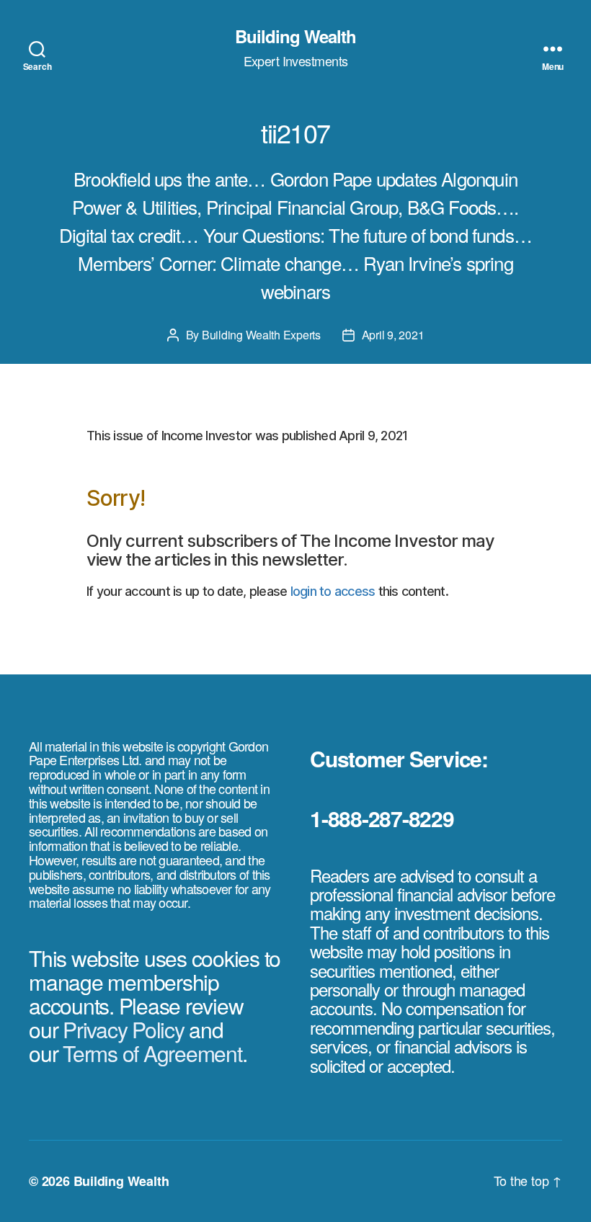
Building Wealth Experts (261, 334)
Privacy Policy (124, 1029)
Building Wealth (295, 36)
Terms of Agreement (152, 1053)
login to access (333, 591)
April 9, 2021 (393, 334)
